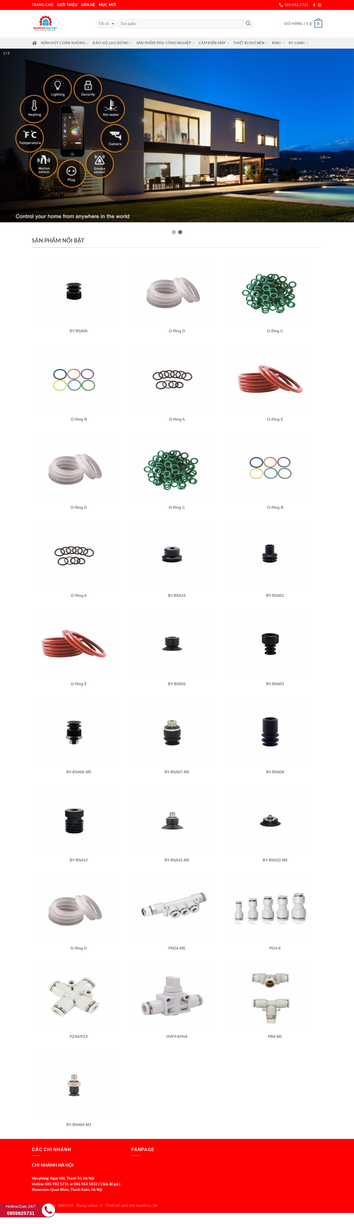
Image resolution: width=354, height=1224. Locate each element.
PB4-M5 (275, 1008)
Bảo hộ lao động (111, 43)
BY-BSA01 (275, 566)
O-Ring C (275, 302)
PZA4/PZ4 (79, 1008)
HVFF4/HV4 (177, 1008)
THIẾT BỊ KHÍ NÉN (248, 43)
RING (276, 43)
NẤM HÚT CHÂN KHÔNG (63, 43)
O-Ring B (79, 390)
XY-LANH (296, 43)
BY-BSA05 (177, 655)
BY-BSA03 (275, 655)
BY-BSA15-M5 (177, 831)
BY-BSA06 (79, 302)
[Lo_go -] (59, 24)
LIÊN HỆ (88, 5)
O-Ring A (177, 390)
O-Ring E (275, 390)
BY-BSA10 (79, 831)
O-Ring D (177, 302)
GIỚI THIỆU (67, 5)
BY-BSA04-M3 (78, 1096)
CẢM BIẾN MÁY (212, 43)
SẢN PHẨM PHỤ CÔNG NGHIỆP (163, 43)
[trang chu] (34, 43)
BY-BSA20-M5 (275, 831)
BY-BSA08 (275, 743)
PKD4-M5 (176, 919)
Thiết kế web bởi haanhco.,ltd (131, 1177)
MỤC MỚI (107, 5)
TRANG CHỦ (42, 5)
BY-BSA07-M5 (177, 743)
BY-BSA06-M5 (78, 743)
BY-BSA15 (177, 566)
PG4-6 (275, 919)
